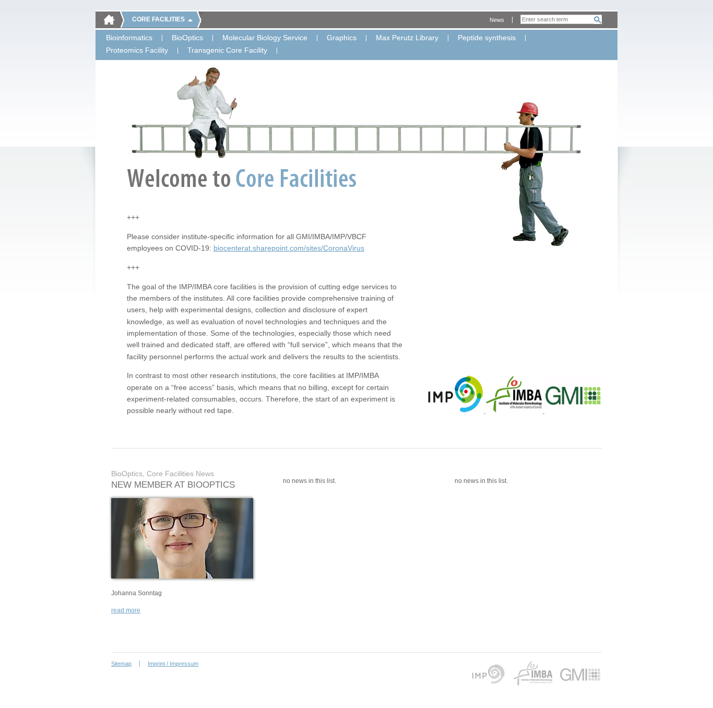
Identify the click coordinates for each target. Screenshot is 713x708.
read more (125, 610)
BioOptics (187, 38)
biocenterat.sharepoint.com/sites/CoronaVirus (288, 248)
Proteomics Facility (137, 51)
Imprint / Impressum (173, 663)
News (497, 20)
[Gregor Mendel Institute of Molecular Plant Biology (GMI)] (573, 411)
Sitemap (121, 663)
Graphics (341, 38)
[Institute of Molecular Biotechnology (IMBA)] (514, 411)
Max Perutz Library (407, 38)
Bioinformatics (129, 38)
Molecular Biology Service (264, 38)
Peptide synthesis (487, 38)
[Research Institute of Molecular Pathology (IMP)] (455, 411)
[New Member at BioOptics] (182, 576)
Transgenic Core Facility (227, 51)
